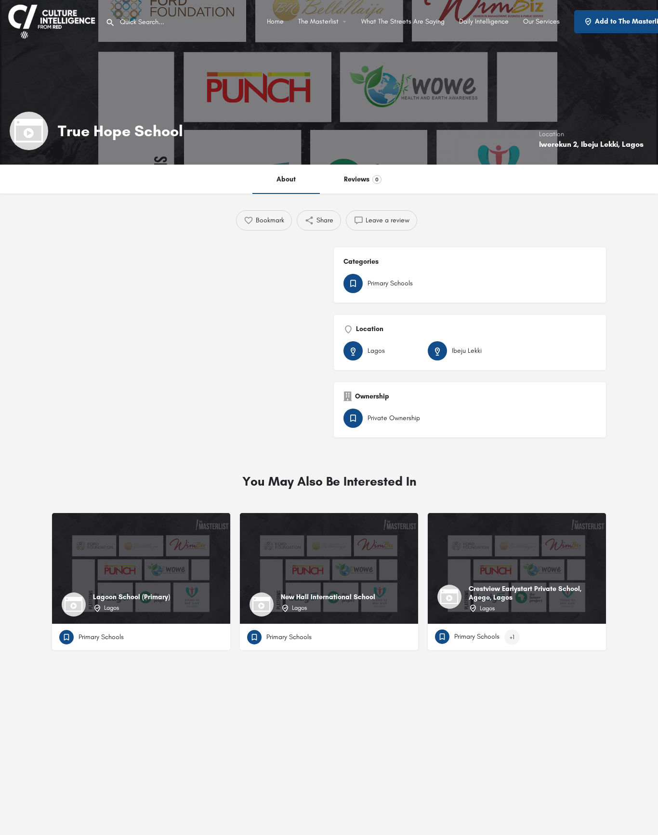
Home (275, 21)
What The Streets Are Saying (403, 21)
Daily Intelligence (484, 21)
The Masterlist (318, 21)
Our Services (541, 21)
